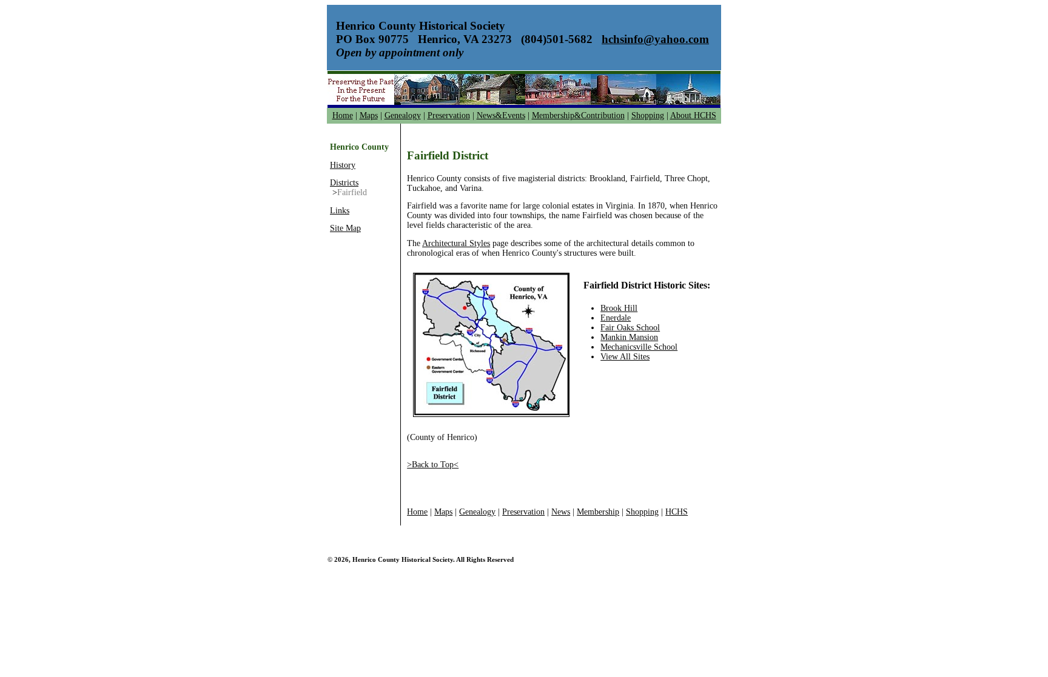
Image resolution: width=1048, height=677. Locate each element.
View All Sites (625, 356)
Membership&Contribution (578, 115)
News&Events (501, 115)
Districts (344, 182)
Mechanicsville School (638, 347)
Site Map (345, 228)
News (560, 511)
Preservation (449, 115)
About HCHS (693, 115)
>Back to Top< (432, 464)
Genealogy (403, 115)
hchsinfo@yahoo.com (655, 39)
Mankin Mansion (629, 337)
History (342, 165)
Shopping (647, 115)
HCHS (676, 511)
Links (339, 210)
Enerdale (615, 317)
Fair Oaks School (630, 327)
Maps (369, 115)
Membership (598, 511)
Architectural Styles (456, 243)
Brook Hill (618, 308)
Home (342, 115)
